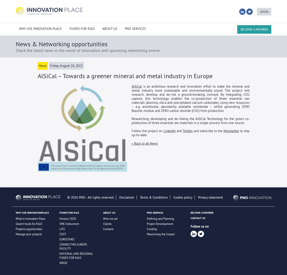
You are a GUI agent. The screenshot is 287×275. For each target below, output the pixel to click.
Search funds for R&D (29, 224)
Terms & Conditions (154, 197)
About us (109, 29)
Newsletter (231, 131)
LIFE (62, 229)
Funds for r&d (82, 29)
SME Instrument (69, 224)
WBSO (63, 263)
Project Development (160, 224)
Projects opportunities (29, 229)
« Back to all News (145, 143)
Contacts (108, 229)
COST (62, 234)
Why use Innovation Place (40, 29)
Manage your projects (29, 234)
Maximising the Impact (161, 234)
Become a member (254, 29)
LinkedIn (169, 131)
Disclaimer (126, 197)
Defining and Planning (160, 218)
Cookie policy (182, 197)
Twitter (187, 131)
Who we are (110, 218)
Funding (152, 229)
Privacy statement (210, 197)
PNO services (135, 29)
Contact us (198, 218)
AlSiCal (137, 86)
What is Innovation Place (31, 218)
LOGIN (264, 12)
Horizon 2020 (67, 218)
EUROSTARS (66, 239)
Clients (107, 224)
